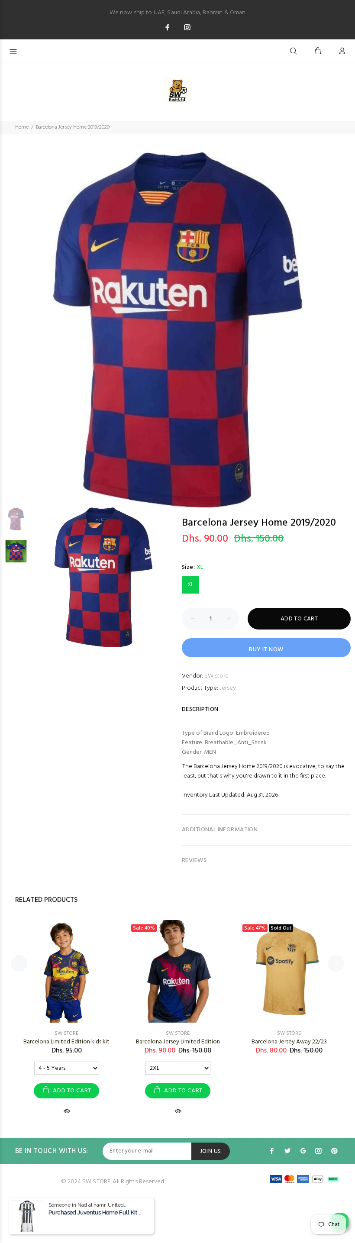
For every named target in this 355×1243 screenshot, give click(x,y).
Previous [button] (8, 321)
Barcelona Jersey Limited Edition (178, 1042)
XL (190, 585)
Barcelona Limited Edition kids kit (66, 1042)
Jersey (227, 688)
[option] (177, 329)
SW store (216, 676)
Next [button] (347, 321)
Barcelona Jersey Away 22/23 (289, 1042)
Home (22, 127)
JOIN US (210, 1151)
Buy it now (266, 650)
